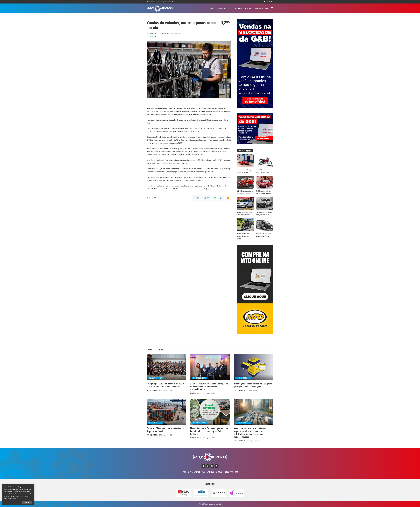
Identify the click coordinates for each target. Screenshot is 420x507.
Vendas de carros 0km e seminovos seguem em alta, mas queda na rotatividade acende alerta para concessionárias (250, 433)
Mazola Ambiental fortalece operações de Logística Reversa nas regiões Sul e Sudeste (209, 431)
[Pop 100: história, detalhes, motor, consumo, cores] (264, 160)
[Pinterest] (267, 1)
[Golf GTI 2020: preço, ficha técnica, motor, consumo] (245, 203)
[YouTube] (272, 1)
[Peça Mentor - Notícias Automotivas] (159, 8)
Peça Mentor (154, 390)
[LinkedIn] (155, 36)
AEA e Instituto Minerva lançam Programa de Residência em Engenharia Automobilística (209, 386)
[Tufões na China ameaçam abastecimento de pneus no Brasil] (166, 412)
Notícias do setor (165, 33)
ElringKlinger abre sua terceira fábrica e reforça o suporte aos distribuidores (165, 385)
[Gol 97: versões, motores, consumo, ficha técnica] (245, 160)
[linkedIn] (221, 198)
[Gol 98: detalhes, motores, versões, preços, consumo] (264, 182)
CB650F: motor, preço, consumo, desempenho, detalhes (243, 235)
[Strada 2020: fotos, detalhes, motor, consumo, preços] (264, 203)
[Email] (228, 198)
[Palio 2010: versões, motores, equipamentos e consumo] (245, 182)
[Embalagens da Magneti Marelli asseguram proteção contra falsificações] (253, 367)
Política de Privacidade (10, 498)
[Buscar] (272, 8)
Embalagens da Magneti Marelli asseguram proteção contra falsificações (253, 385)
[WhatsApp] (152, 36)
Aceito (27, 502)
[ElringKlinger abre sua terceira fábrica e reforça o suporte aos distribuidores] (166, 367)
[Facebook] (264, 1)
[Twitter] (150, 36)
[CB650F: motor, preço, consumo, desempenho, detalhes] (245, 224)
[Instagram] (269, 1)
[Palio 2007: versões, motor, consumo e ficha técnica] (264, 224)
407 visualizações (176, 33)
